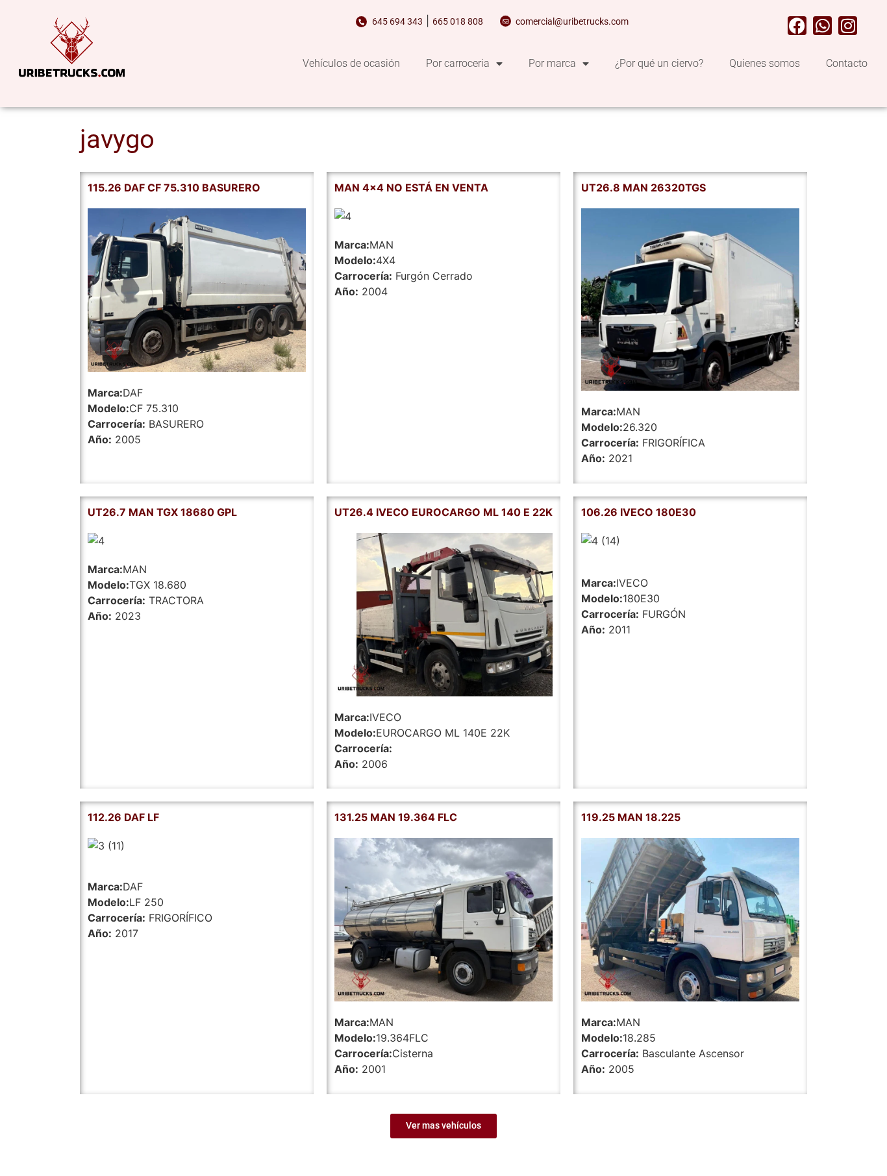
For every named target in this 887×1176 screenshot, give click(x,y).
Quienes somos (764, 63)
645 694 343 (397, 21)
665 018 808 (457, 21)
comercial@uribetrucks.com (572, 21)
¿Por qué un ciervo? (659, 63)
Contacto (847, 63)
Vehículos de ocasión (351, 63)
